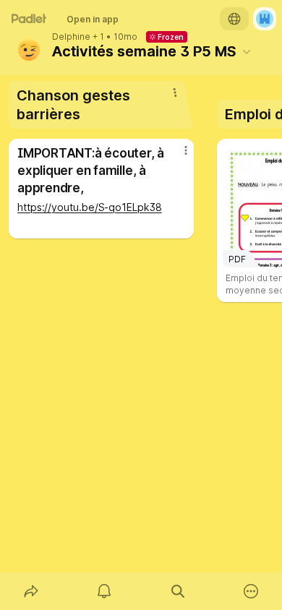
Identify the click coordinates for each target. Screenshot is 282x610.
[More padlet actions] (251, 591)
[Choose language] (234, 18)
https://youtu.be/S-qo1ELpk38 (89, 207)
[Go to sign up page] (264, 18)
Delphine (71, 37)
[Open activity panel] (105, 591)
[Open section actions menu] (175, 92)
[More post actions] (176, 156)
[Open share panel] (31, 591)
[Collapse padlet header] (246, 51)
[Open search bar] (178, 591)
